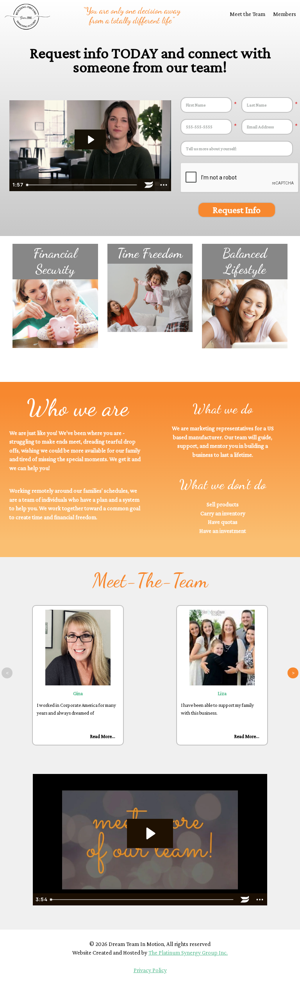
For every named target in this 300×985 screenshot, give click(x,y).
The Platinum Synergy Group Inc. (188, 953)
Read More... (102, 736)
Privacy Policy (150, 970)
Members (284, 14)
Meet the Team (247, 14)
